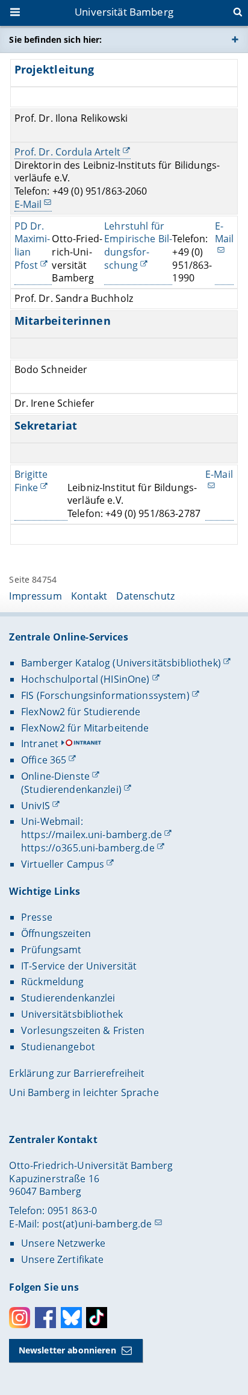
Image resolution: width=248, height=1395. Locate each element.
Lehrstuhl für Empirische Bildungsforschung (138, 246)
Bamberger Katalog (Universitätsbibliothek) (121, 662)
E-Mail (28, 204)
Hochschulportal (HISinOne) (85, 679)
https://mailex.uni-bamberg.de (91, 834)
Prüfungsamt (51, 949)
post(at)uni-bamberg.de (97, 1223)
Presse (36, 917)
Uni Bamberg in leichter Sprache (83, 1092)
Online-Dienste (55, 776)
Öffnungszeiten (56, 933)
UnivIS (35, 805)
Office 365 (43, 759)
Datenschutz (145, 596)
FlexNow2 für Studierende (80, 711)
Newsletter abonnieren (67, 1350)
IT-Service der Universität (79, 966)
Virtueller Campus (62, 864)
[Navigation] (16, 13)
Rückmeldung (52, 981)
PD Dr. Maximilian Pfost (32, 246)
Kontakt (89, 596)
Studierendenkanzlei (68, 998)
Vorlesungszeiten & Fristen (83, 1030)
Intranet (39, 743)
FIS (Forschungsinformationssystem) (105, 695)
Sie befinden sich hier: (55, 39)
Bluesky (71, 1317)
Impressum (35, 596)
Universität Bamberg (124, 12)
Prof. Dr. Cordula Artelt (67, 151)
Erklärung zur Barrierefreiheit (76, 1073)
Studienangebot (58, 1046)
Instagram (19, 1317)
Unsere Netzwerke (63, 1243)
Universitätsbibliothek (72, 1014)
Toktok (96, 1317)
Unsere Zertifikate (62, 1259)
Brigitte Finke (31, 481)
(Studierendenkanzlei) (71, 789)
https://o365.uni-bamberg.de (88, 847)
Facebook (45, 1317)
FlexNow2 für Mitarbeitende (85, 728)
